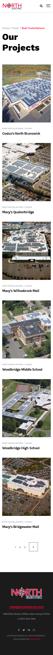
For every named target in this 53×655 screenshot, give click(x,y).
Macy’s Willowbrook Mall (20, 291)
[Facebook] (19, 630)
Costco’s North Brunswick (21, 133)
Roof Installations (12, 128)
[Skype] (29, 630)
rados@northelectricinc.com (26, 607)
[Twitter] (24, 630)
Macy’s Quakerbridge (18, 212)
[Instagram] (34, 630)
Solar (28, 128)
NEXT (33, 546)
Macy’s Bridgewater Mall (20, 527)
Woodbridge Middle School (22, 369)
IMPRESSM (35, 639)
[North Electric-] (12, 6)
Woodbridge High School (20, 448)
